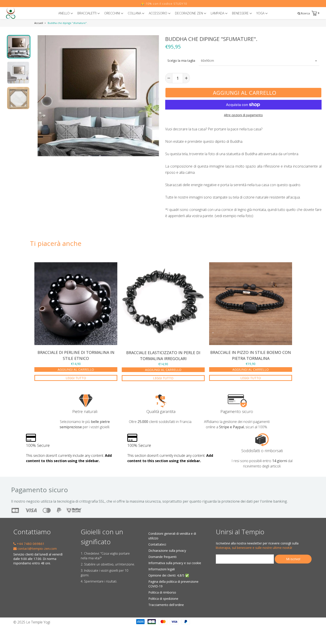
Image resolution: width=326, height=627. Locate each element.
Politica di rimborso (162, 592)
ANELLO (64, 13)
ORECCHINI (112, 13)
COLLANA (135, 13)
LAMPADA (218, 13)
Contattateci (157, 544)
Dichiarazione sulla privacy (167, 550)
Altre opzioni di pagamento (243, 115)
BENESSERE (240, 13)
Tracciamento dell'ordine (166, 605)
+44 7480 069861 (30, 543)
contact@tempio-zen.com (37, 548)
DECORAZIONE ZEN (189, 13)
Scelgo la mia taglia (181, 60)
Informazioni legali (161, 569)
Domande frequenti (162, 557)
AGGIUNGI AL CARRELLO (76, 369)
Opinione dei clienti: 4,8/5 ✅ (168, 575)
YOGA (260, 13)
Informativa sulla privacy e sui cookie (174, 563)
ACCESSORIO (158, 13)
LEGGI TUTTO (76, 378)
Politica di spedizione (163, 598)
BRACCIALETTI (87, 13)
